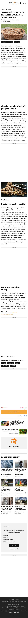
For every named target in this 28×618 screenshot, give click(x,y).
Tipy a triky (17, 42)
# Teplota (13, 365)
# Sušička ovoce (5, 365)
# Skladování (10, 363)
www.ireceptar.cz (12, 312)
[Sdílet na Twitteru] (26, 416)
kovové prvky (9, 539)
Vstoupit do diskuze (14, 412)
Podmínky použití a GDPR (17, 611)
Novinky (11, 42)
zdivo (6, 537)
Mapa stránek (16, 612)
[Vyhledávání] (23, 3)
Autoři (10, 611)
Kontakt (6, 611)
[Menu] (25, 3)
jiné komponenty (10, 542)
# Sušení (17, 363)
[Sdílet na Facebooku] (24, 416)
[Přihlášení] (20, 3)
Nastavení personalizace (14, 614)
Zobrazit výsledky (14, 549)
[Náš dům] (14, 3)
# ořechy (4, 363)
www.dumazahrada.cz (7, 314)
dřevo (6, 535)
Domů (3, 611)
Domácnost (4, 42)
